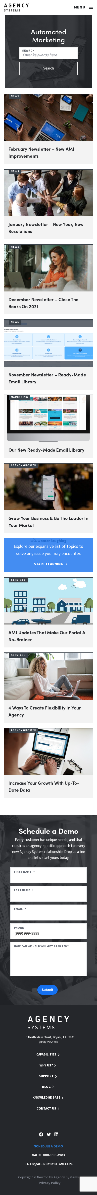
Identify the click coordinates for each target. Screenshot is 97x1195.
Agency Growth (23, 465)
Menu (80, 7)
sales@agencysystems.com (49, 1163)
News (15, 96)
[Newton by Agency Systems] (16, 7)
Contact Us (46, 1108)
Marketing (19, 397)
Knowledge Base (46, 1097)
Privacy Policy (49, 1183)
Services (18, 580)
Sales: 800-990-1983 (48, 1154)
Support (46, 1076)
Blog (46, 1087)
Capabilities (46, 1054)
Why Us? (46, 1065)
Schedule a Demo (48, 1146)
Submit (47, 989)
